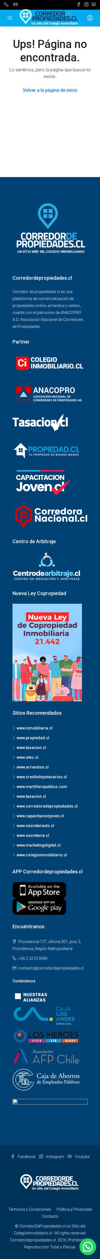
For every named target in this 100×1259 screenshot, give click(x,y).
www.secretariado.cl (35, 825)
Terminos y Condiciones (29, 1209)
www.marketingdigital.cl (39, 845)
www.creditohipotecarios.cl (42, 777)
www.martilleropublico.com (42, 786)
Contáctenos (24, 981)
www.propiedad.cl (33, 738)
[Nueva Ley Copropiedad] (47, 652)
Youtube (81, 1156)
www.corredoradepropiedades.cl (47, 806)
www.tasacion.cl (31, 747)
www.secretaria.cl (33, 835)
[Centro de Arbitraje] (47, 566)
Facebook (26, 1156)
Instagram (54, 1156)
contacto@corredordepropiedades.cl (51, 968)
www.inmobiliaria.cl (34, 728)
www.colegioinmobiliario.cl (42, 855)
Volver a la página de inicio (50, 90)
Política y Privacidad (74, 1209)
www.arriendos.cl (33, 767)
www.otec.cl (27, 757)
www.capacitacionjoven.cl (40, 816)
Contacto (50, 1216)
